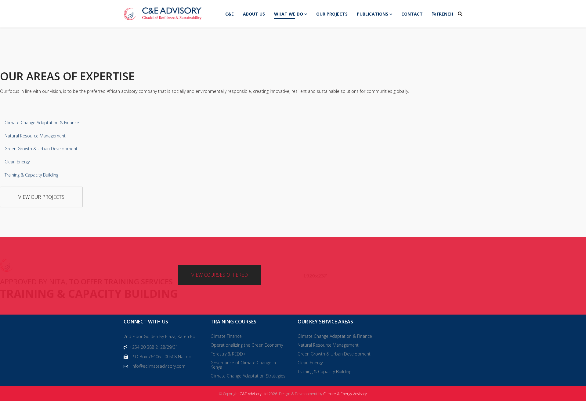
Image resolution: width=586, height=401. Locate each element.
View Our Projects (41, 197)
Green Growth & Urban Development (41, 148)
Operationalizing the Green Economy (247, 345)
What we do (288, 14)
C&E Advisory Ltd (254, 393)
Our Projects (332, 14)
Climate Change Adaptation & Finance (42, 123)
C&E (229, 14)
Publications (372, 14)
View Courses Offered (219, 275)
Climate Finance (226, 336)
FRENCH (444, 14)
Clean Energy (17, 162)
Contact (412, 14)
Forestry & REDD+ (228, 354)
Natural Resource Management (35, 136)
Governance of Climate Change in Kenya (243, 365)
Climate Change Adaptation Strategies (248, 376)
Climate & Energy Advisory (345, 393)
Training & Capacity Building (31, 175)
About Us (254, 14)
